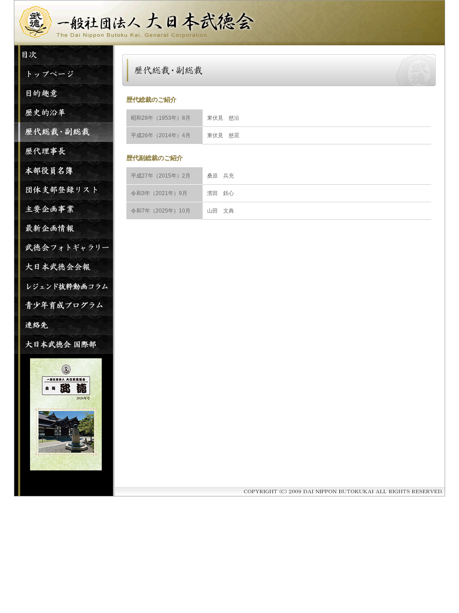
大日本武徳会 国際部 (63, 344)
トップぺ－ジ (63, 74)
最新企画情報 (63, 228)
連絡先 (63, 325)
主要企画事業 (63, 209)
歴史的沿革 (63, 112)
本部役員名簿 (63, 170)
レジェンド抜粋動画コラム (63, 286)
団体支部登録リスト (63, 190)
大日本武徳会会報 (63, 267)
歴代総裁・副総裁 (63, 132)
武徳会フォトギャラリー (63, 247)
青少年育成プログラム (63, 305)
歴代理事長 (63, 151)
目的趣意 (63, 93)
